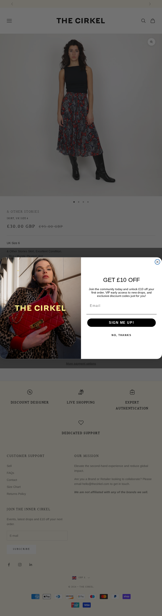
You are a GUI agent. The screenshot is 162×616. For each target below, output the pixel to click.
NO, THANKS (121, 335)
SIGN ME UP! (121, 322)
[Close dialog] (157, 261)
